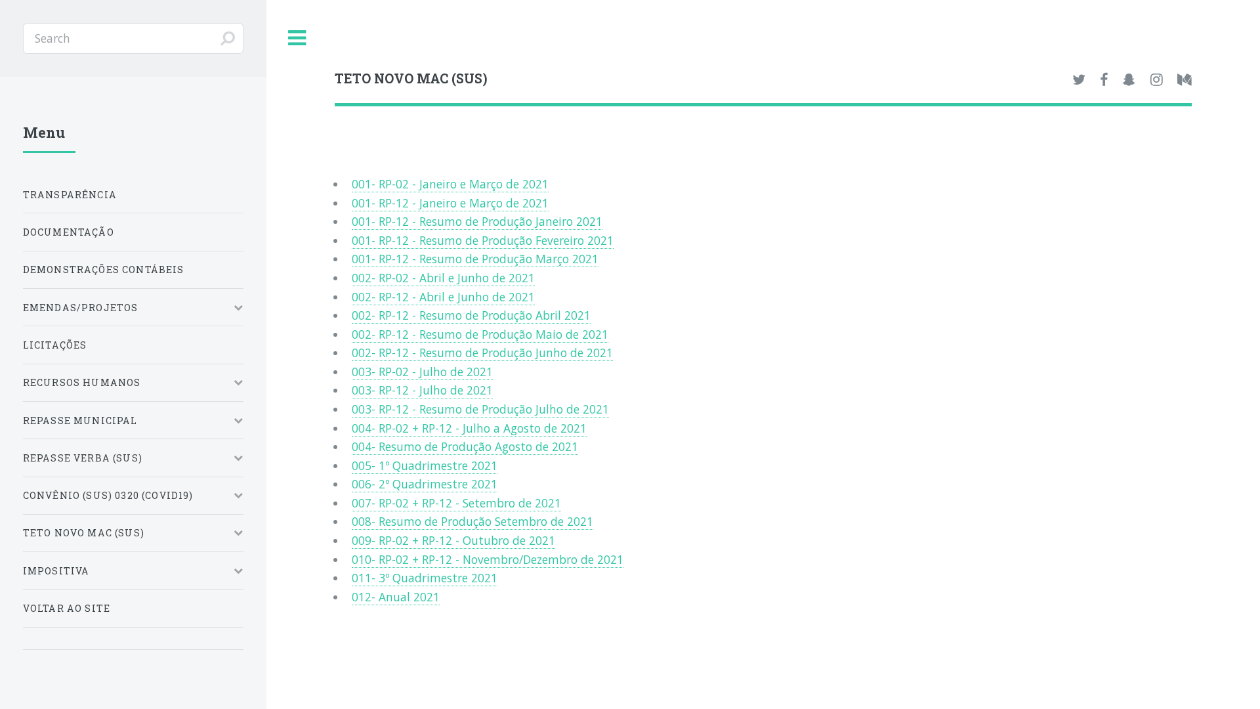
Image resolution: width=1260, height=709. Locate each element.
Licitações (55, 345)
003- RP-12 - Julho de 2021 (422, 390)
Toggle (297, 38)
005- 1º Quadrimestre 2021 (424, 465)
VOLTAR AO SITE (66, 608)
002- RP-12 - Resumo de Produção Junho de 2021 (482, 352)
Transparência (70, 194)
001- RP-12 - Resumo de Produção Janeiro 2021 (477, 221)
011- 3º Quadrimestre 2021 (424, 578)
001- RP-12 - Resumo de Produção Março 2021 (475, 259)
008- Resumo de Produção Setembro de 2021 (472, 521)
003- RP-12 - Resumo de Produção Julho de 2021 (480, 409)
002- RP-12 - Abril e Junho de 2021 (443, 297)
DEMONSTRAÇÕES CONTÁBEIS (103, 269)
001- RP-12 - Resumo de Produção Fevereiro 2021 (483, 240)
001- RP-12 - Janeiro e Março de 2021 (450, 203)
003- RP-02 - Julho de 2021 (422, 371)
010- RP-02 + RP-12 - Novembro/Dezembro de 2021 (487, 559)
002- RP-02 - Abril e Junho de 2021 (443, 278)
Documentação (68, 232)
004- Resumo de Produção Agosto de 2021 (465, 446)
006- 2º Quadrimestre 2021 (424, 484)
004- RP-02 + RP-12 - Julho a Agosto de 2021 (469, 428)
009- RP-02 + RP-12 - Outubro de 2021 (453, 540)
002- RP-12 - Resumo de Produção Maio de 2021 (480, 334)
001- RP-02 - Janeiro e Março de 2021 (450, 184)
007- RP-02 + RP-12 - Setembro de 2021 (456, 503)
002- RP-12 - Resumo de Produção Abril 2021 (471, 315)
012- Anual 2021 (396, 597)
